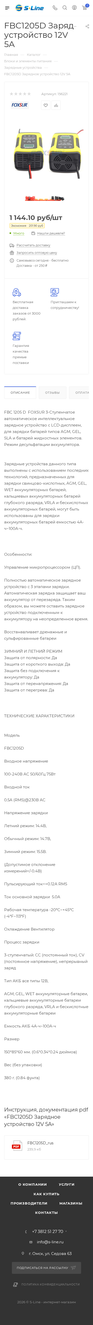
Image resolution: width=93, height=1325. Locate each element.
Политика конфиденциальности (50, 1284)
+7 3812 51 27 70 (47, 1232)
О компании (32, 1184)
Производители (29, 1203)
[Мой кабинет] (74, 8)
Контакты (46, 1212)
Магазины (70, 1203)
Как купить (46, 1194)
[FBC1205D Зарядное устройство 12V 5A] (46, 153)
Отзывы (52, 392)
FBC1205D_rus (40, 1143)
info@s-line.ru (50, 1241)
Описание (20, 392)
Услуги (67, 1184)
